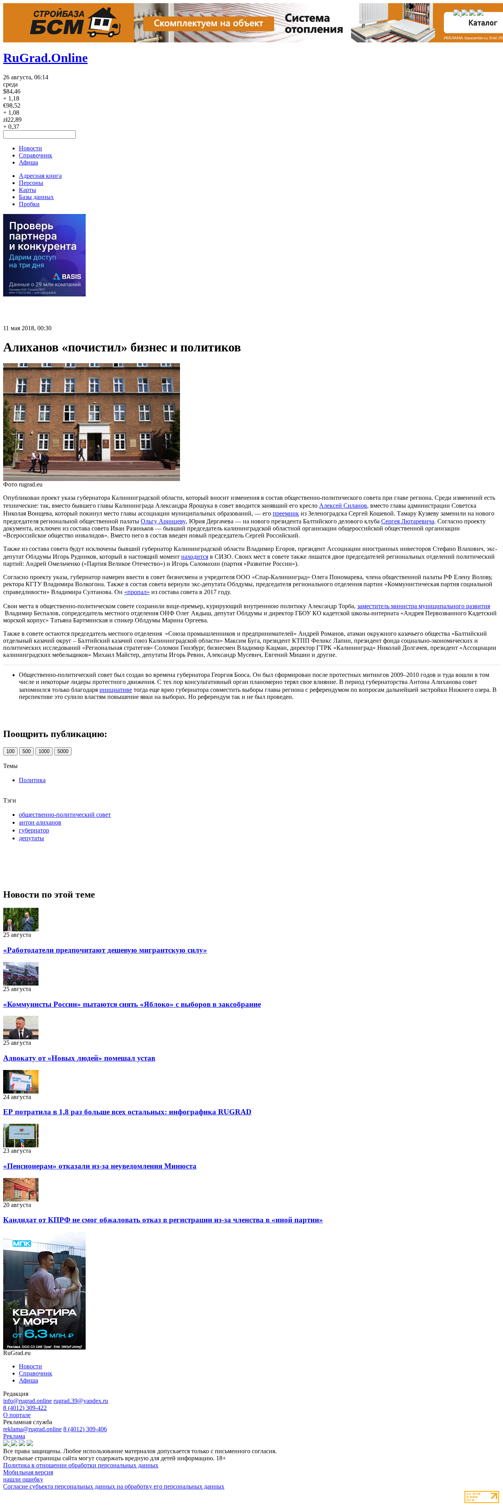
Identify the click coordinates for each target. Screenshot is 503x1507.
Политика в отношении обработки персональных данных (80, 1465)
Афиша (28, 162)
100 (10, 751)
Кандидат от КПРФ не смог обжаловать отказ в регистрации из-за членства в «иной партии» (163, 1220)
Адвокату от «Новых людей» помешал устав (79, 1058)
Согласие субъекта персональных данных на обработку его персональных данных (113, 1486)
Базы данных (36, 197)
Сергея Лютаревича (407, 521)
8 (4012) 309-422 (25, 1408)
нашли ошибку (23, 1479)
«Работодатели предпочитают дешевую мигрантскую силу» (105, 950)
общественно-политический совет (65, 814)
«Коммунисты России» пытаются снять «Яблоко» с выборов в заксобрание (132, 1004)
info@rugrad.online (27, 1400)
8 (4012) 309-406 (85, 1429)
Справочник (35, 155)
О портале (17, 1415)
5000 (62, 751)
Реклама (14, 1436)
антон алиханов (40, 822)
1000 (44, 751)
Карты (27, 190)
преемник (286, 513)
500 (26, 751)
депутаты (31, 838)
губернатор (34, 830)
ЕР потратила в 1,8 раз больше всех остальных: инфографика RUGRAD (127, 1112)
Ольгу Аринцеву (163, 521)
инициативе (115, 689)
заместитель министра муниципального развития (423, 606)
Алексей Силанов (343, 505)
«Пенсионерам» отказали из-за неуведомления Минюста (99, 1166)
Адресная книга (40, 175)
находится (194, 556)
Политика (32, 780)
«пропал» (137, 592)
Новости (30, 148)
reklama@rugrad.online (32, 1429)
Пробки (29, 204)
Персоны (31, 182)
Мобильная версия (28, 1472)
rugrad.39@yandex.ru (80, 1400)
